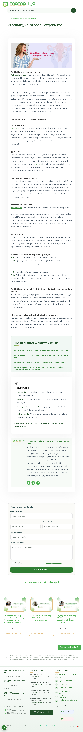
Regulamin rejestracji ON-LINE (67, 681)
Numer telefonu (48, 522)
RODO (60, 677)
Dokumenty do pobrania (67, 674)
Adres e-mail (15, 522)
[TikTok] (38, 483)
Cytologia (15, 128)
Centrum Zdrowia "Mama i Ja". (44, 726)
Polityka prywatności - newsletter (66, 692)
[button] (80, 4)
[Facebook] (28, 483)
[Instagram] (33, 483)
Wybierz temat (16, 532)
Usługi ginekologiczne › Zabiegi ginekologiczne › (40, 362)
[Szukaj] (73, 10)
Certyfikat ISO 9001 (65, 684)
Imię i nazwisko (16, 511)
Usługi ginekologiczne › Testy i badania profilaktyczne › (41, 350)
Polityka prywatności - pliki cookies (67, 701)
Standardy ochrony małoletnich (65, 688)
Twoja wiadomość (17, 543)
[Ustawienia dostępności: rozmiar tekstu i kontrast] (4, 727)
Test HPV (37, 164)
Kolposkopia (16, 208)
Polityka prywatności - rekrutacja (66, 696)
